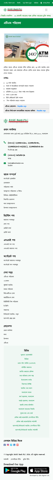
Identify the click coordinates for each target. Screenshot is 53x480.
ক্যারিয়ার (36, 3)
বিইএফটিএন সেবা (9, 293)
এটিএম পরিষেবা (9, 277)
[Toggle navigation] (46, 10)
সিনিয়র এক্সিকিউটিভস (10, 195)
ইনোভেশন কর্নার (26, 380)
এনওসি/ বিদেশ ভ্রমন (9, 3)
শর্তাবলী (6, 459)
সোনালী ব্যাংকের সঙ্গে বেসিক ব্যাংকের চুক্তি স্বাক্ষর (31, 15)
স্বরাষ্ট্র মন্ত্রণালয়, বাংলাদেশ (26, 401)
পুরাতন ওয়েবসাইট (26, 355)
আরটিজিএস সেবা (9, 297)
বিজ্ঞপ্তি (18, 3)
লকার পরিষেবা (8, 289)
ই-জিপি (6, 306)
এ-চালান (6, 281)
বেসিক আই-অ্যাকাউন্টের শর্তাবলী (26, 421)
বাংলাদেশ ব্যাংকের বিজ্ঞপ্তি (26, 409)
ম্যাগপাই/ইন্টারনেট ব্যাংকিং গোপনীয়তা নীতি (26, 426)
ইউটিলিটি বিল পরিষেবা (11, 302)
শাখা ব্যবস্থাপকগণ (9, 203)
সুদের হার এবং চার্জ (26, 413)
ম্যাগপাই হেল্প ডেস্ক (9, 318)
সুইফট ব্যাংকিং (8, 285)
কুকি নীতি (26, 459)
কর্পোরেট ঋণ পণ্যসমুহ (11, 265)
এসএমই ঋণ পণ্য (9, 244)
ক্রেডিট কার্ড (7, 228)
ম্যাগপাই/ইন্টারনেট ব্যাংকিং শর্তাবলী (26, 430)
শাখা (5, 334)
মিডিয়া (26, 359)
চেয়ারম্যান (7, 183)
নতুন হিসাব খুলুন (27, 3)
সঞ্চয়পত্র (6, 310)
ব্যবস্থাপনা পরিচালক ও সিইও (13, 191)
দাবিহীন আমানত (27, 367)
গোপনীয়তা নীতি (16, 459)
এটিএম (6, 343)
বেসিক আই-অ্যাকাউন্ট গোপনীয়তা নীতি (26, 417)
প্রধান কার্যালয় (8, 330)
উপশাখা (6, 339)
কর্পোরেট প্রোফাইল (9, 178)
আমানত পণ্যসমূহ (9, 220)
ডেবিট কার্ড (7, 232)
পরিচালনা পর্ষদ (8, 187)
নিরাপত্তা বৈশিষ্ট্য (26, 384)
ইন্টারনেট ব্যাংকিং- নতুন (11, 314)
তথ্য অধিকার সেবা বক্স (26, 376)
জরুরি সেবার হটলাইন (26, 405)
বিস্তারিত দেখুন (22, 106)
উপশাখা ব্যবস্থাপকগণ (10, 208)
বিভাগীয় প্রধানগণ (9, 199)
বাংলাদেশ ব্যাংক (26, 392)
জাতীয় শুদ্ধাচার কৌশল (26, 371)
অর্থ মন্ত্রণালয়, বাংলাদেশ (26, 396)
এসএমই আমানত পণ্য (10, 248)
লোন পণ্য (6, 224)
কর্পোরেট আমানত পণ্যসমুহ (12, 260)
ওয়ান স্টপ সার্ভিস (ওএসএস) (26, 363)
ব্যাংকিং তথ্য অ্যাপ (26, 388)
